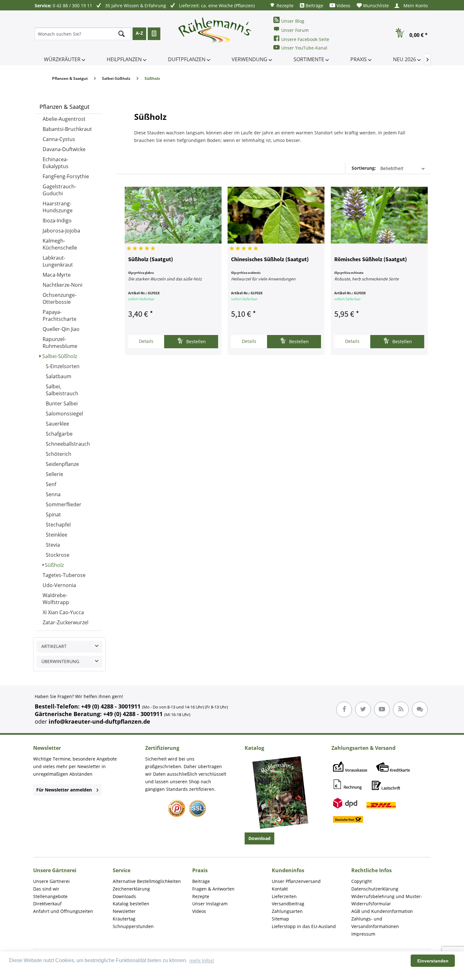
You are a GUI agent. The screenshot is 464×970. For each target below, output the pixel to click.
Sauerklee (57, 423)
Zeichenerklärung (131, 889)
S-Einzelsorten (63, 366)
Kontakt (280, 889)
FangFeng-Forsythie (66, 176)
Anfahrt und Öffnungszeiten (63, 911)
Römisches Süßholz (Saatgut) (370, 259)
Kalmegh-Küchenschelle (60, 244)
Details (146, 341)
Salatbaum (58, 376)
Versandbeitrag (288, 904)
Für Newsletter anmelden (64, 790)
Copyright (361, 881)
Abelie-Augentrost (64, 118)
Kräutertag (124, 919)
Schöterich (58, 453)
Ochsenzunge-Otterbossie (59, 298)
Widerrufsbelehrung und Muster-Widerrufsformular (386, 900)
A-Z (139, 33)
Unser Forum (295, 30)
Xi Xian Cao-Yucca (63, 612)
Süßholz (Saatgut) (150, 259)
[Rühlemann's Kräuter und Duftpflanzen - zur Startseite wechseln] (214, 34)
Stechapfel (58, 524)
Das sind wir (46, 889)
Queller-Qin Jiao (61, 329)
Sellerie (54, 474)
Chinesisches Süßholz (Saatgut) (270, 259)
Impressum (363, 934)
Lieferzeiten (284, 896)
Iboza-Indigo (57, 220)
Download (259, 838)
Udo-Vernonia (59, 585)
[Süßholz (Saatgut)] (173, 215)
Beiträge (313, 6)
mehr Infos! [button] (201, 960)
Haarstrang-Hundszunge (58, 207)
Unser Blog (292, 21)
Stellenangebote (50, 896)
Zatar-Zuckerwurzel (65, 622)
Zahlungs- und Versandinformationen (375, 922)
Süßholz (54, 564)
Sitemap (280, 919)
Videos (342, 6)
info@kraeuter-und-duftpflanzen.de (99, 721)
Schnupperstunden (133, 926)
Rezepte (284, 6)
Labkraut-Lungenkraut (58, 261)
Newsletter (124, 911)
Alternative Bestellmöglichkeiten (147, 881)
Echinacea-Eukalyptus (55, 163)
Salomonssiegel (64, 413)
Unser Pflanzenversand (296, 881)
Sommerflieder (63, 504)
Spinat (53, 514)
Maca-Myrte (57, 274)
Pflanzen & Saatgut (64, 106)
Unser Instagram (210, 904)
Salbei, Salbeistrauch (62, 390)
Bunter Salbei (62, 403)
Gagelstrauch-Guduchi (59, 190)
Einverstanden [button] (433, 960)
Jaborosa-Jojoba (61, 230)
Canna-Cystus (59, 139)
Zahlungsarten (287, 911)
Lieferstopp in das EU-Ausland (304, 926)
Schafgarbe (59, 433)
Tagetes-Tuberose (64, 575)
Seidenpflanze (62, 464)
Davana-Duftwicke (64, 149)
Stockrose (57, 554)
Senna (53, 494)
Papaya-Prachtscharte (59, 315)
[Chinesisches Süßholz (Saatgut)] (276, 215)
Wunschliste (375, 6)
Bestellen (195, 341)
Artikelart (54, 646)
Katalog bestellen (131, 904)
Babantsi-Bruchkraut (67, 129)
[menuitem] (281, 5)
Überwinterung (60, 661)
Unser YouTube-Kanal (304, 48)
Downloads (124, 896)
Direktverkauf (47, 904)
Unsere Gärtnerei (51, 881)
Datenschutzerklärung (374, 889)
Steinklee (56, 534)
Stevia (53, 544)
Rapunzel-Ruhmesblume (60, 343)
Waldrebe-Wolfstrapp (56, 599)
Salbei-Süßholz (59, 356)
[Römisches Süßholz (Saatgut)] (379, 215)
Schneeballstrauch (68, 443)
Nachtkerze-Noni (62, 284)
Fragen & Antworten (213, 889)
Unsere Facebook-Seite (305, 39)
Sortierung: (364, 168)
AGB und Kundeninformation (382, 911)
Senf (51, 484)
